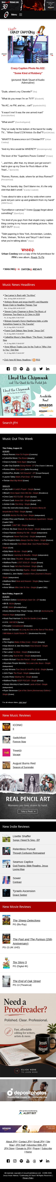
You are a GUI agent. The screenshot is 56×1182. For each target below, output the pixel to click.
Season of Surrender (23, 767)
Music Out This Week (17, 439)
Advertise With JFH (37, 1145)
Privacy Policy (28, 1178)
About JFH (11, 1141)
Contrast (17, 882)
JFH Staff (20, 1145)
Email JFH (39, 1141)
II (13, 729)
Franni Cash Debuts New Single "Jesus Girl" (24, 330)
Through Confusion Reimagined (29, 853)
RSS (38, 360)
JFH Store (9, 1148)
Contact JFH (25, 1141)
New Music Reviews (16, 715)
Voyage (16, 754)
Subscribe (47, 1148)
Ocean (36, 210)
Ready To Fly (37, 257)
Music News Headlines (18, 285)
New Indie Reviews (16, 826)
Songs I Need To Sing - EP (26, 840)
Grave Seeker (20, 895)
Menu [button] (14, 14)
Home (29, 1152)
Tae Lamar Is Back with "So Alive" (20, 295)
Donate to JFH (23, 1148)
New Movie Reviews (16, 907)
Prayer (36, 1148)
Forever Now (19, 741)
